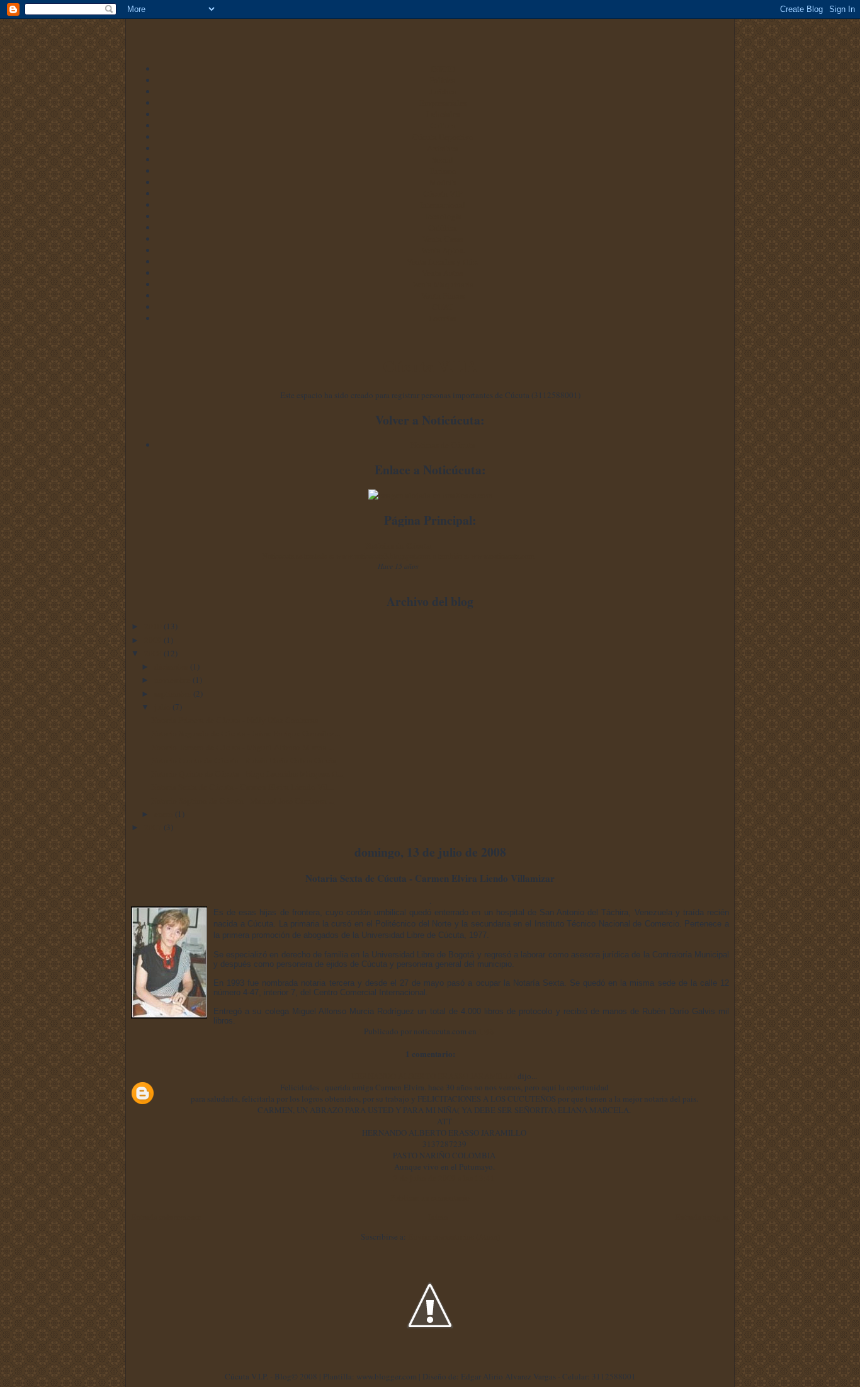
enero (164, 813)
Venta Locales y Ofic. (442, 261)
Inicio (438, 1217)
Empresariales (443, 102)
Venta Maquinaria (442, 284)
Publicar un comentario (430, 1197)
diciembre (172, 666)
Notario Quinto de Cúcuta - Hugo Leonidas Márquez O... (247, 773)
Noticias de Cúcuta (442, 444)
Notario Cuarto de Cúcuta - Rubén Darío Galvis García (243, 760)
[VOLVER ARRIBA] (430, 1365)
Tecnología (443, 216)
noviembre (173, 679)
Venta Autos (442, 272)
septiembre (173, 693)
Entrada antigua (702, 1217)
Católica (442, 227)
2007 (154, 827)
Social (442, 159)
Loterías (442, 318)
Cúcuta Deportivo (442, 136)
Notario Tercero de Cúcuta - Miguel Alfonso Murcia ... (242, 747)
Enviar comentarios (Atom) (454, 1236)
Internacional (442, 204)
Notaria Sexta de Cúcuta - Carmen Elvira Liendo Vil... (242, 786)
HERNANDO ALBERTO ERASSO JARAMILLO (433, 1076)
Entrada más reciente (166, 1217)
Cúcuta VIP (442, 193)
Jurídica (442, 91)
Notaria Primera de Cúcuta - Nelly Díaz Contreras (234, 720)
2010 (154, 626)
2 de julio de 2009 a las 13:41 (444, 1178)
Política (442, 80)
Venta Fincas (443, 295)
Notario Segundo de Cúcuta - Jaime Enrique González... (245, 733)
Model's (442, 182)
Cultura (443, 125)
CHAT (442, 306)
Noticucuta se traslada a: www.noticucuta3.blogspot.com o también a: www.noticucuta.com (398, 556)
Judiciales (443, 114)
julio (163, 706)
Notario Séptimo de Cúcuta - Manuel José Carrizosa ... (242, 800)
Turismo (442, 170)
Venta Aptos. (443, 250)
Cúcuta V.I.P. (430, 366)
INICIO (443, 68)
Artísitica (442, 148)
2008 (154, 653)
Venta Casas (442, 238)
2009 (154, 640)
